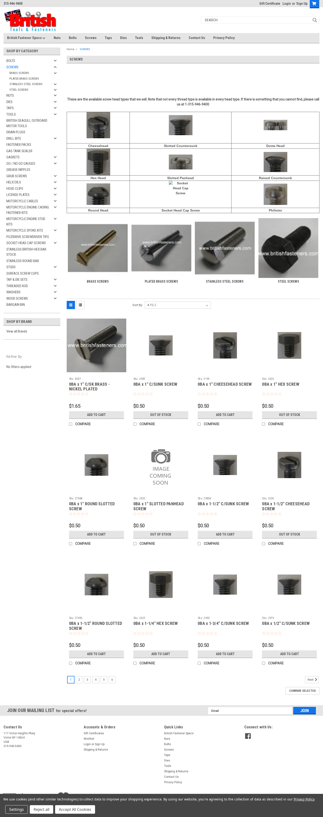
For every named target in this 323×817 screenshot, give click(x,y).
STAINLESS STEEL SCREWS (26, 84)
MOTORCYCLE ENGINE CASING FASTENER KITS (27, 210)
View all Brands (16, 331)
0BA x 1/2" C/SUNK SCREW (286, 623)
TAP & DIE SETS (16, 279)
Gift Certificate (269, 3)
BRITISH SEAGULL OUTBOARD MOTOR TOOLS (26, 123)
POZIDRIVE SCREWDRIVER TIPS (27, 237)
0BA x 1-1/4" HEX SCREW (155, 623)
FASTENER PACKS (18, 145)
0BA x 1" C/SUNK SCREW (155, 384)
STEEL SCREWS (18, 89)
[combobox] (260, 20)
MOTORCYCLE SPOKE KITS (24, 230)
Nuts (57, 38)
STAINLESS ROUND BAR (22, 261)
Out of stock (160, 415)
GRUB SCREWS (16, 176)
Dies (123, 38)
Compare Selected (302, 690)
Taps (108, 38)
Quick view (96, 372)
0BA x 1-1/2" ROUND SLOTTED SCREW (95, 626)
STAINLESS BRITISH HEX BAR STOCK (26, 252)
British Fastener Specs (24, 38)
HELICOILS (13, 182)
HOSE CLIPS (14, 188)
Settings (16, 809)
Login (287, 3)
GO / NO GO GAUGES (20, 163)
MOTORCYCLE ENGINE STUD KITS (25, 221)
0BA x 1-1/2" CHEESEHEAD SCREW (286, 506)
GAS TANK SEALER (19, 151)
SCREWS (12, 67)
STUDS (11, 267)
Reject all (41, 809)
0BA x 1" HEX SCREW (280, 384)
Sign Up (301, 3)
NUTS (10, 95)
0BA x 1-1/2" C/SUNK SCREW (223, 503)
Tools (139, 38)
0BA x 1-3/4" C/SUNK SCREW (223, 623)
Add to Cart (96, 415)
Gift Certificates (94, 733)
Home (70, 49)
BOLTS (10, 61)
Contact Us (197, 38)
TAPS (10, 108)
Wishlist (89, 738)
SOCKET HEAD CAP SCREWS (26, 243)
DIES (9, 102)
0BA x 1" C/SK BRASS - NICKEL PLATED (89, 387)
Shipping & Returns (165, 38)
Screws (90, 38)
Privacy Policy (224, 38)
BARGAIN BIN (15, 305)
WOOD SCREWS (17, 298)
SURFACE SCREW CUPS (22, 273)
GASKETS (13, 157)
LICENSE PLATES (18, 195)
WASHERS (13, 292)
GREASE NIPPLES (18, 170)
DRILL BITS (13, 138)
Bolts (73, 38)
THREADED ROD (17, 286)
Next (311, 679)
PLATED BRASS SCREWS (24, 78)
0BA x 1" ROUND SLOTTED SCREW (92, 506)
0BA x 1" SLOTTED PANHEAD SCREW (158, 506)
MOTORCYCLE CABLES (22, 201)
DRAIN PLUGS (15, 132)
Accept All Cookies (75, 809)
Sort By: (137, 305)
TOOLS (11, 114)
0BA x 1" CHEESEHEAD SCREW (225, 384)
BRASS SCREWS (19, 73)
